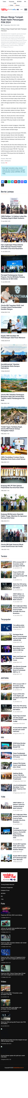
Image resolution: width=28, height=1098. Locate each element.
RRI (25, 1)
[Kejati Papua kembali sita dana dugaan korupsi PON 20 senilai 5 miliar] (6, 718)
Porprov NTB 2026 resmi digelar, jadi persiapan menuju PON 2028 (20, 574)
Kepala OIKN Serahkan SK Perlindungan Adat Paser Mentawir (13, 337)
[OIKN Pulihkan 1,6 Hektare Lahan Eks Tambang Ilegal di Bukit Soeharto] (14, 205)
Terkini (4, 1)
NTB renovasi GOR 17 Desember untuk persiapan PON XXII (19, 564)
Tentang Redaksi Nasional (7, 884)
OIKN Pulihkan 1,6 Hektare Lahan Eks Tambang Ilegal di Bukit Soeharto (14, 217)
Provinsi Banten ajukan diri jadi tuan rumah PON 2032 (20, 729)
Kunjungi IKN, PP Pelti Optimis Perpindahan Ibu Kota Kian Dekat (12, 486)
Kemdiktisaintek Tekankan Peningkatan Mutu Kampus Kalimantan (10, 366)
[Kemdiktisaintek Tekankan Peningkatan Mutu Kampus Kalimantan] (14, 353)
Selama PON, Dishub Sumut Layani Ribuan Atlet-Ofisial (19, 765)
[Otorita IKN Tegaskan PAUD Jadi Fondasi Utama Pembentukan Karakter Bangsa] (14, 294)
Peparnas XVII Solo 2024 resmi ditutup (11, 915)
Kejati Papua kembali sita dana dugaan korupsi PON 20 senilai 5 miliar (20, 718)
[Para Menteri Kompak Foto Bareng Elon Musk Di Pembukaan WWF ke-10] (6, 669)
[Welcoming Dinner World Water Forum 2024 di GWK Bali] (6, 649)
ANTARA (19, 1)
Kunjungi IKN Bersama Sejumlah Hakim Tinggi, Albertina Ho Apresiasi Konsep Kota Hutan (14, 516)
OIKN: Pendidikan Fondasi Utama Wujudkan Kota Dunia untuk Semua (13, 458)
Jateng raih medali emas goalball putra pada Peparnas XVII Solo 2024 (13, 929)
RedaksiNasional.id (18, 1063)
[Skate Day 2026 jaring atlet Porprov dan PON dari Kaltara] (6, 586)
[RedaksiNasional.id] (9, 878)
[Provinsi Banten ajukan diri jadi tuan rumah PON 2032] (6, 730)
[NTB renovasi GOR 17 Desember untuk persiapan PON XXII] (6, 564)
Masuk (17, 5)
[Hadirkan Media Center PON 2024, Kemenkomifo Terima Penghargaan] (6, 775)
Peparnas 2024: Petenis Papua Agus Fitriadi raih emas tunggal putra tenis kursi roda (13, 974)
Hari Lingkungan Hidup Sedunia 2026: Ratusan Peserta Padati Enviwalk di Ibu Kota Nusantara (12, 246)
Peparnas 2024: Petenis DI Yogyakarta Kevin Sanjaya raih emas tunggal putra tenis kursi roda (13, 959)
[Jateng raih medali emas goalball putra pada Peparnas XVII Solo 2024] (5, 923)
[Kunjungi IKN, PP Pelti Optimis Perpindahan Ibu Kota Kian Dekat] (14, 474)
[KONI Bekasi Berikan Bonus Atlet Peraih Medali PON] (6, 745)
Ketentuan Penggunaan (7, 887)
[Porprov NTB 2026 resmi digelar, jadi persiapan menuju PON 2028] (6, 574)
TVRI (15, 3)
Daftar (11, 5)
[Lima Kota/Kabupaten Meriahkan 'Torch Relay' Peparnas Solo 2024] (6, 787)
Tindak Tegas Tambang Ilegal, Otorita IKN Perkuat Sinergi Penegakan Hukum (11, 429)
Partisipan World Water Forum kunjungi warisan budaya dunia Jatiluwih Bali (20, 637)
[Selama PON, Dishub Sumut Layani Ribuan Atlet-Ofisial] (6, 765)
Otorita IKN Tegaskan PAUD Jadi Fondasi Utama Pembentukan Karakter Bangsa (12, 307)
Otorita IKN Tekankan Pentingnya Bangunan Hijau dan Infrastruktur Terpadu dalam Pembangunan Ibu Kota (12, 397)
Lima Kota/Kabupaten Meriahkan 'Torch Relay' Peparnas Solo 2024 (19, 788)
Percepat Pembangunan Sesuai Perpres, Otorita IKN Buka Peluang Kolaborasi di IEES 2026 (13, 277)
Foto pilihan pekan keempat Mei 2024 (18, 626)
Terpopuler (11, 1)
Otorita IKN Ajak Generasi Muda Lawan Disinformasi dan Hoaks (12, 545)
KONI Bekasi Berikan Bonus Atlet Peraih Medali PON (19, 745)
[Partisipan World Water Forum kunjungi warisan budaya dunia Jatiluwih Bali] (6, 637)
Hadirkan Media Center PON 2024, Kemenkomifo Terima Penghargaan (19, 776)
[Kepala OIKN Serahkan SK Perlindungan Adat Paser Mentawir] (14, 324)
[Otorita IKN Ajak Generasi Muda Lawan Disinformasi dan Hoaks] (14, 533)
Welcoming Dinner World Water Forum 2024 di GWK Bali (19, 648)
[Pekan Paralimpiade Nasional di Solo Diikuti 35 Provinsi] (6, 755)
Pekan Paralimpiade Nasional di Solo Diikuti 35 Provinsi (20, 755)
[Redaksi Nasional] (10, 9)
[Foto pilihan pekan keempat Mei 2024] (6, 627)
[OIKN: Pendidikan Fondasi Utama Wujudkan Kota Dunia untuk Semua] (14, 446)
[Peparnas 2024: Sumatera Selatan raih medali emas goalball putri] (5, 937)
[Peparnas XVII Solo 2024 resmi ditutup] (5, 910)
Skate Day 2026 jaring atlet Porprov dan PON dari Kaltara (20, 586)
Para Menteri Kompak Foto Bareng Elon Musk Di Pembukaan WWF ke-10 (19, 669)
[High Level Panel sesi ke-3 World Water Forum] (6, 658)
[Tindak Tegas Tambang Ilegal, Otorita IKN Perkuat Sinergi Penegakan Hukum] (14, 415)
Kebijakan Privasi (5, 890)
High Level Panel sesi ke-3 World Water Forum (19, 658)
